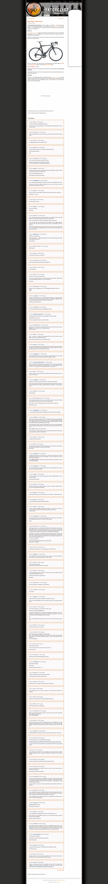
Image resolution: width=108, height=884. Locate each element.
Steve (35, 862)
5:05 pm (44, 417)
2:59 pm (42, 190)
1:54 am (43, 766)
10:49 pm (43, 596)
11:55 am (42, 720)
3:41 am (43, 654)
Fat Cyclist (58, 882)
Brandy (35, 206)
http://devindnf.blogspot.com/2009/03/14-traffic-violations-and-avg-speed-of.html (45, 741)
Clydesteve (36, 453)
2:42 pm (43, 132)
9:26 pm (42, 862)
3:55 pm (44, 379)
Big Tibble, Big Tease (35, 21)
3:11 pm (42, 253)
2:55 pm (43, 147)
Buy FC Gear (58, 1)
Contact (64, 1)
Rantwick (35, 554)
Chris (35, 253)
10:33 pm (47, 834)
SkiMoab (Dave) (36, 180)
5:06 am (44, 661)
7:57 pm (43, 554)
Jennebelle (36, 295)
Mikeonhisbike (36, 410)
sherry (35, 190)
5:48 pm (43, 790)
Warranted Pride (31, 18)
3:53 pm (41, 371)
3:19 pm (42, 267)
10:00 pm (45, 582)
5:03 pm (45, 410)
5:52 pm (42, 474)
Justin (35, 344)
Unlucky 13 (61, 18)
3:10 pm (46, 246)
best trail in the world (55, 77)
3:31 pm (44, 295)
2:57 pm (43, 168)
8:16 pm (42, 562)
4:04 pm (43, 730)
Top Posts (64, 15)
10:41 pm (43, 589)
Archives (52, 15)
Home (52, 1)
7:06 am (43, 672)
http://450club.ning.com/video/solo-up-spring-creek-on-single (41, 866)
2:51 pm (42, 140)
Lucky (35, 506)
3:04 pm (43, 215)
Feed (77, 1)
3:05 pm (44, 234)
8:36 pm (44, 823)
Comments (60, 870)
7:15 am (42, 681)
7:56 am (41, 696)
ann (34, 199)
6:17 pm (42, 499)
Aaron (35, 474)
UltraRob (35, 596)
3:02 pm (41, 199)
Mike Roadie (36, 661)
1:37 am (41, 643)
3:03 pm (43, 206)
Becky (35, 499)
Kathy (35, 811)
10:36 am (44, 776)
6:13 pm (43, 492)
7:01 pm (43, 547)
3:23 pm (45, 286)
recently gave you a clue (33, 32)
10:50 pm (42, 606)
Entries (58, 880)
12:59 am (42, 759)
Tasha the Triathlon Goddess (39, 362)
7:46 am (41, 688)
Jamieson (35, 802)
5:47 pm (44, 453)
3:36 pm (42, 344)
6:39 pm (43, 802)
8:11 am (41, 703)
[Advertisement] (75, 39)
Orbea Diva (33, 64)
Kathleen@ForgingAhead (38, 314)
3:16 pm (45, 260)
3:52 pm (50, 362)
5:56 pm (42, 484)
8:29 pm (42, 811)
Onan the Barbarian (37, 834)
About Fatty (71, 1)
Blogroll (58, 15)
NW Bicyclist (36, 234)
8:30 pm (42, 570)
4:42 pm (48, 398)
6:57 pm (45, 526)
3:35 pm (49, 314)
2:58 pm (46, 180)
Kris (34, 371)
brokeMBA (35, 379)
